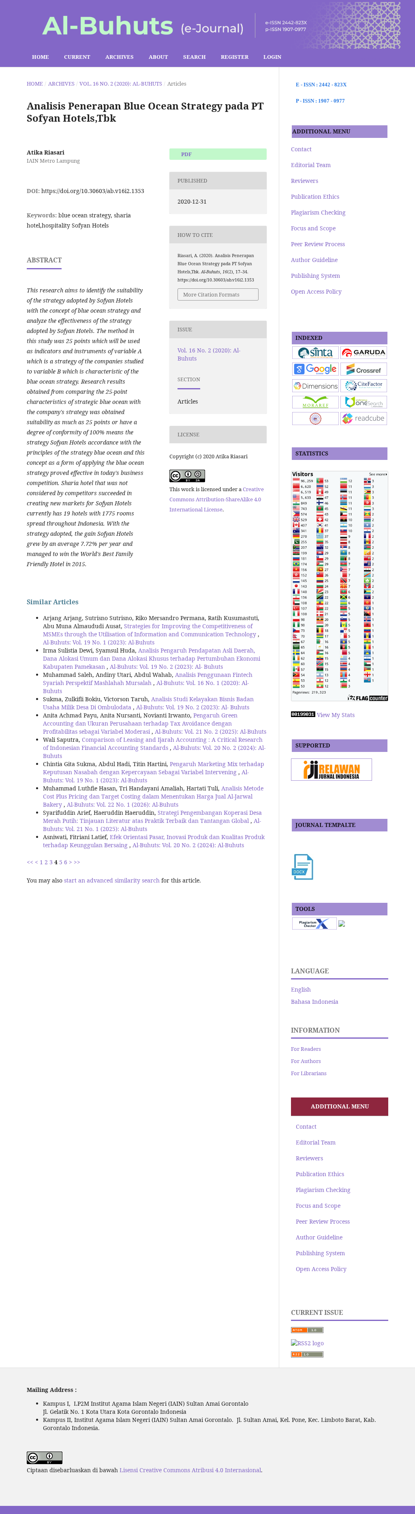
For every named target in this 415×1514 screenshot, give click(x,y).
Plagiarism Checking (318, 212)
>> (77, 862)
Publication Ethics (315, 196)
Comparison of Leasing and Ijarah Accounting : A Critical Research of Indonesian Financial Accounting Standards (153, 744)
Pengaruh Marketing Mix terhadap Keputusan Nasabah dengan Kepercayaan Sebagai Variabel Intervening (153, 768)
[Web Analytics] (303, 715)
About (158, 56)
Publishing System (315, 275)
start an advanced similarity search (112, 880)
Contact (301, 149)
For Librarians (309, 1073)
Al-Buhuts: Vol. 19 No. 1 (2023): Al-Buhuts (98, 642)
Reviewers (304, 181)
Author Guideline (314, 260)
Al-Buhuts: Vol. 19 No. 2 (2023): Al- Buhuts (166, 666)
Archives (119, 56)
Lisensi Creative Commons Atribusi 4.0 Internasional (190, 1470)
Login (272, 56)
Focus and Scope (313, 228)
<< (30, 862)
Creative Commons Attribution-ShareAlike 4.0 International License (216, 499)
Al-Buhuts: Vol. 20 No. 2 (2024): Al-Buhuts (188, 845)
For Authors (306, 1061)
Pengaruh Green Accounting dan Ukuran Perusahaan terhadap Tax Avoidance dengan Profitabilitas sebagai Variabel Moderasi (140, 723)
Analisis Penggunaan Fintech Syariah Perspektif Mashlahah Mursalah (147, 679)
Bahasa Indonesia (314, 1001)
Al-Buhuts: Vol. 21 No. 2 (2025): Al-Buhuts (210, 731)
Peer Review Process (318, 244)
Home (40, 56)
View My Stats (336, 715)
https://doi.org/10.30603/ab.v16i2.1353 (92, 191)
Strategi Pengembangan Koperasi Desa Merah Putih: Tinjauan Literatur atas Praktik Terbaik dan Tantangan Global (152, 817)
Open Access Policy (316, 291)
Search (194, 56)
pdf (186, 154)
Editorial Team (311, 165)
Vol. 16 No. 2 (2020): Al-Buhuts (120, 83)
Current (77, 56)
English (301, 989)
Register (234, 56)
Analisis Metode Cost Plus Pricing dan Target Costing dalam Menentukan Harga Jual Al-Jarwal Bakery (153, 796)
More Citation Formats (211, 294)
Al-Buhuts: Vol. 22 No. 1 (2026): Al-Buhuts (122, 804)
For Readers (306, 1048)
